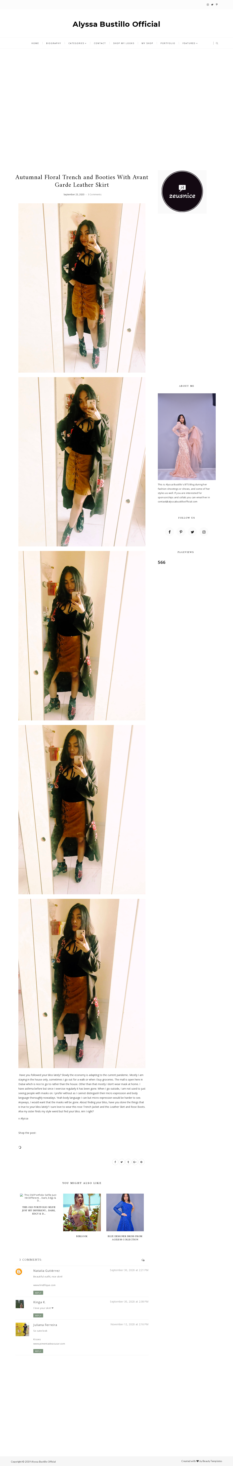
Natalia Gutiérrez (46, 1271)
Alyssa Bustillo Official (116, 24)
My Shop (147, 43)
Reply (38, 1292)
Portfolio (168, 43)
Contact (100, 43)
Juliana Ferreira (45, 1325)
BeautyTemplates (212, 1461)
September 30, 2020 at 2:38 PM (129, 1301)
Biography (53, 43)
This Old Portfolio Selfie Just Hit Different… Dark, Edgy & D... (39, 1210)
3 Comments (94, 194)
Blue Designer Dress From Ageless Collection (125, 1238)
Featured (189, 43)
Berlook (82, 1236)
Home (35, 43)
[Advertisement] (116, 78)
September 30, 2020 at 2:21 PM (129, 1270)
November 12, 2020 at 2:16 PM (129, 1324)
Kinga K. (39, 1302)
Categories (76, 43)
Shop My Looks (123, 43)
